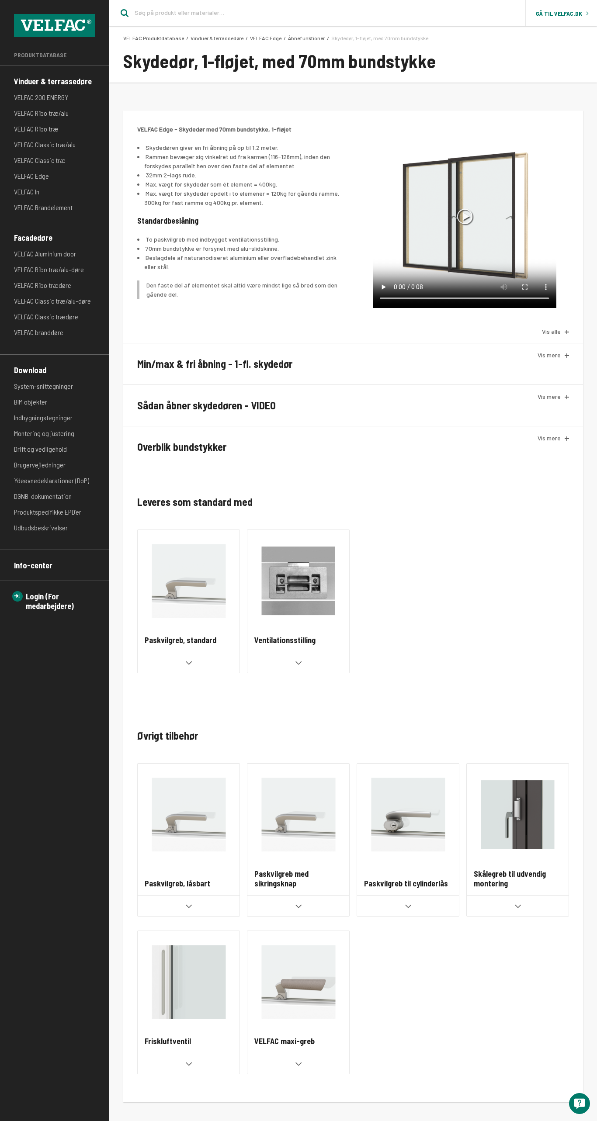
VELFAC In (26, 191)
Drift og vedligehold (40, 449)
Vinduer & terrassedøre (53, 81)
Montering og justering (44, 433)
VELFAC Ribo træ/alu (41, 113)
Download (30, 370)
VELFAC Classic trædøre (46, 316)
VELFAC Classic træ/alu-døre (52, 301)
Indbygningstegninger (43, 417)
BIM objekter (30, 402)
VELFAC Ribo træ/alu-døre (49, 269)
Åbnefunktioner (306, 38)
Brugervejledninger (40, 464)
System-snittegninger (43, 386)
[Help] (579, 1103)
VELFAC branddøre (38, 332)
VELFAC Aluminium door (45, 253)
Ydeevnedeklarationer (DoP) (51, 480)
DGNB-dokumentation (43, 496)
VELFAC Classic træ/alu (45, 144)
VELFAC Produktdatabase (153, 38)
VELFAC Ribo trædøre (42, 285)
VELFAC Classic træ (40, 160)
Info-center (33, 565)
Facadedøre (33, 237)
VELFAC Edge (31, 176)
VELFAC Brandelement (43, 207)
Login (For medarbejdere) (50, 601)
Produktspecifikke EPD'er (47, 512)
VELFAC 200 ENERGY (41, 97)
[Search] (122, 13)
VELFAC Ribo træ (36, 129)
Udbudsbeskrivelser (41, 527)
